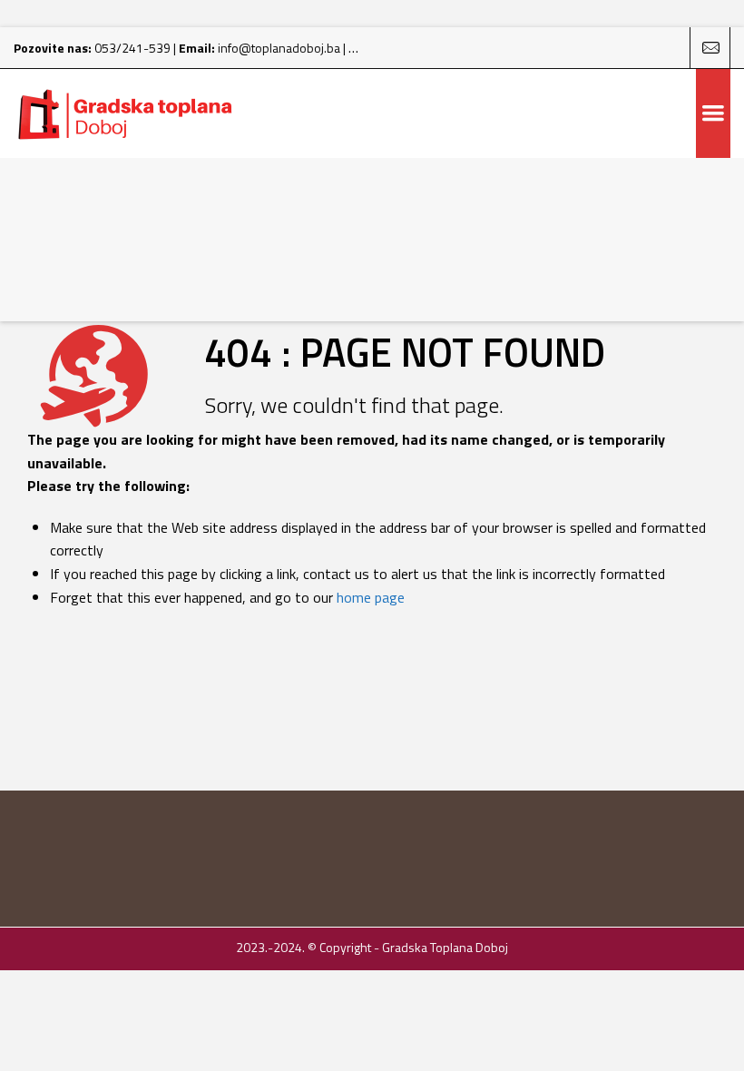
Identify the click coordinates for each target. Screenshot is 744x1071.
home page (371, 597)
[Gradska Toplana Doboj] (127, 113)
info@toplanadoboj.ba (279, 47)
